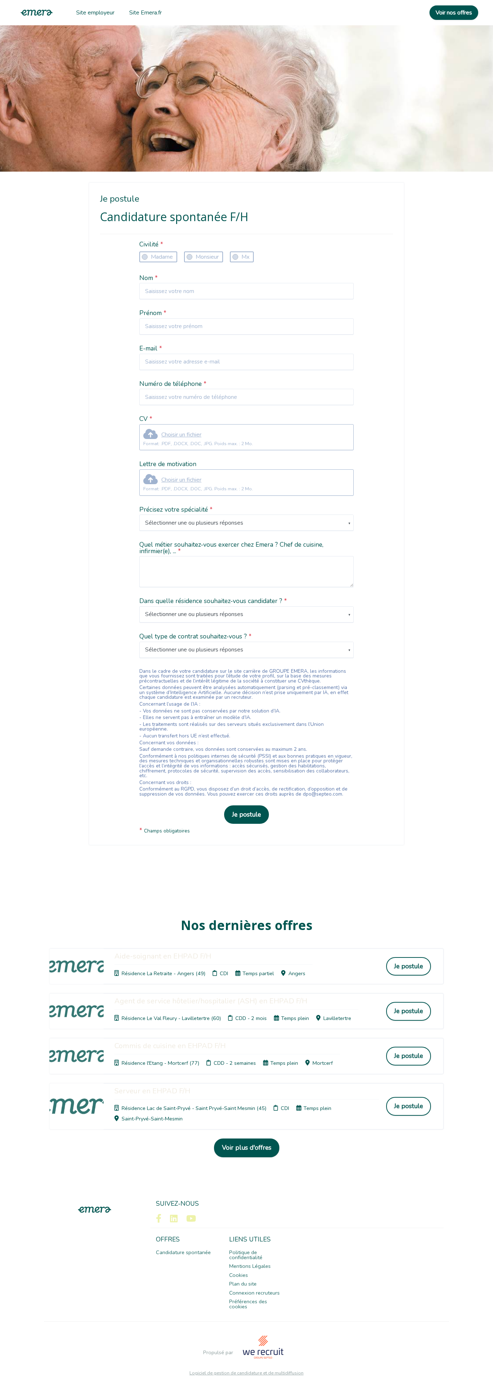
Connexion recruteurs (254, 1292)
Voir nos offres (454, 13)
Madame (162, 257)
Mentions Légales (250, 1266)
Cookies (238, 1275)
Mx (245, 257)
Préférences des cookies (248, 1304)
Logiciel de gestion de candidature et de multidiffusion (246, 1373)
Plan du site (243, 1283)
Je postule (246, 814)
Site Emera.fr (145, 13)
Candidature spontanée (183, 1252)
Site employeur (95, 13)
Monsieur (207, 257)
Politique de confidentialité (245, 1255)
